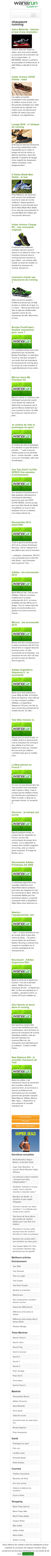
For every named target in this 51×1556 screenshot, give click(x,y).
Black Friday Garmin (21, 1506)
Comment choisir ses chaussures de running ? (25, 279)
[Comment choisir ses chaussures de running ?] (22, 291)
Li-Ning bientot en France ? (22, 766)
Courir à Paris (18, 1495)
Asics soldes (18, 1535)
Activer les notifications (25, 1126)
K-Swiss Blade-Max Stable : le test (22, 176)
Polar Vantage (18, 1371)
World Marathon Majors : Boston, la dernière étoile (23, 1160)
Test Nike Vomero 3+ (23, 719)
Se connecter (25, 1117)
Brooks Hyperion (19, 1427)
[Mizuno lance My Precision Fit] (22, 389)
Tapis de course (19, 1415)
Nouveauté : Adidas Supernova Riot (23, 961)
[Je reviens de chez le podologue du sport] (22, 436)
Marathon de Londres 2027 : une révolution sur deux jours (25, 1240)
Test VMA (17, 1266)
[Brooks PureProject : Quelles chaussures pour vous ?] (22, 341)
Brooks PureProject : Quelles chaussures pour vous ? (23, 329)
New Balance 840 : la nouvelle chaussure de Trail (24, 1060)
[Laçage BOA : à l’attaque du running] (22, 136)
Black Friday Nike (20, 1511)
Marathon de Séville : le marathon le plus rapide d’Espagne (22, 1199)
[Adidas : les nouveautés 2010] (22, 584)
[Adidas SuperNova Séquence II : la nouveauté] (22, 684)
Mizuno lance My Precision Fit (21, 378)
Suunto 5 (16, 1356)
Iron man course (19, 1483)
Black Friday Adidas (21, 1516)
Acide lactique (18, 1462)
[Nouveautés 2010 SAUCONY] (22, 534)
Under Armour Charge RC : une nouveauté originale (24, 227)
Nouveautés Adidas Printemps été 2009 (22, 863)
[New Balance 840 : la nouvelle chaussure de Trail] (22, 1071)
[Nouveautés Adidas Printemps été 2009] (22, 874)
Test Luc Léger (19, 1276)
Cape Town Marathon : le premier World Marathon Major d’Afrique (25, 1169)
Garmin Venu (18, 1342)
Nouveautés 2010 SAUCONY (21, 523)
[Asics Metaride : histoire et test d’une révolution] (22, 41)
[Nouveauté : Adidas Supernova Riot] (22, 971)
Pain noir (16, 1448)
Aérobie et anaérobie (21, 1290)
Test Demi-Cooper (20, 1285)
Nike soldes (17, 1525)
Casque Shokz (19, 1520)
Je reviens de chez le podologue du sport (23, 426)
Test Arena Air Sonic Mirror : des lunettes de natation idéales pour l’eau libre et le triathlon (24, 1220)
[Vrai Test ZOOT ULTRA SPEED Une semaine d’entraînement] (22, 484)
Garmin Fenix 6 (19, 1337)
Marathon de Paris (20, 1478)
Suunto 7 (16, 1361)
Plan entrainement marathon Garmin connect (24, 1300)
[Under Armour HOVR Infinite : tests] (22, 88)
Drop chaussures (20, 1432)
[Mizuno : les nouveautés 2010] (22, 634)
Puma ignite (17, 1410)
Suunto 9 (16, 1366)
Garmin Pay (17, 1347)
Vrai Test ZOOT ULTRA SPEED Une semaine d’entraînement (24, 472)
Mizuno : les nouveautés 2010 (25, 623)
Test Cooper (18, 1280)
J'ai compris (28, 1554)
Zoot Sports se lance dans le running (23, 1006)
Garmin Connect (19, 1352)
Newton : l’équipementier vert (23, 913)
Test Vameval (18, 1271)
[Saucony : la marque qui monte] (22, 824)
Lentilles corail (18, 1453)
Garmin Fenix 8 (19, 1385)
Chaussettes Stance (21, 1396)
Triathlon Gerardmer (21, 1473)
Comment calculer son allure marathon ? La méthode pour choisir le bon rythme (25, 1209)
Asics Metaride (19, 1406)
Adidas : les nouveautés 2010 (25, 573)
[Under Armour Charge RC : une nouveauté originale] (22, 238)
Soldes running (19, 1540)
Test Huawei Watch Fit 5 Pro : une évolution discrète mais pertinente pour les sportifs (25, 1249)
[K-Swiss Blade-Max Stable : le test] (22, 186)
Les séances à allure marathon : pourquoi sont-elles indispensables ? (25, 1179)
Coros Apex (17, 1380)
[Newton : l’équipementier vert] (22, 924)
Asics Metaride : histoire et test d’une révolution (25, 30)
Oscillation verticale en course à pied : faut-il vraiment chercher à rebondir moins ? (25, 1189)
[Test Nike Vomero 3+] (22, 729)
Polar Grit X (17, 1375)
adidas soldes (18, 1530)
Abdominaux (18, 1295)
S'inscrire (25, 1120)
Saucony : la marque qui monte (25, 813)
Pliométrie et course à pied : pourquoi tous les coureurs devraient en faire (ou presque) (25, 1231)
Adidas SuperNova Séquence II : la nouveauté (22, 672)
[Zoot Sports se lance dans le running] (22, 1016)
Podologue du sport (21, 1443)
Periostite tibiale (19, 1457)
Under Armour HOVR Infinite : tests (23, 78)
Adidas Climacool (20, 1401)
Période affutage (19, 1326)
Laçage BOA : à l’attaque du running (25, 125)
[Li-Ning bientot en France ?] (22, 776)
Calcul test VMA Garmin (22, 1307)
